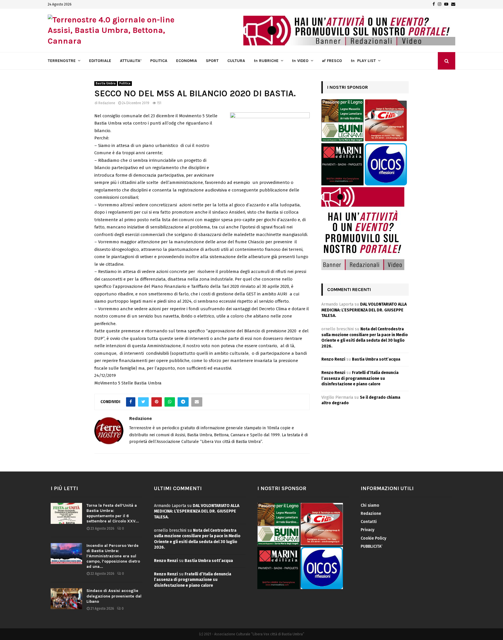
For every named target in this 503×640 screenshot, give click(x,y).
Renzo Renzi (333, 359)
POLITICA (158, 60)
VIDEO (300, 60)
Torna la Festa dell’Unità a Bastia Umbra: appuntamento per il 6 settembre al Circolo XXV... (112, 513)
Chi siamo (370, 505)
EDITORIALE (100, 60)
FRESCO (332, 60)
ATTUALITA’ (130, 60)
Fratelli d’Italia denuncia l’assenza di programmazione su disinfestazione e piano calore (359, 378)
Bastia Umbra (106, 83)
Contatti (369, 521)
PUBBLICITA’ (371, 546)
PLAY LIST (363, 60)
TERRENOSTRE (62, 60)
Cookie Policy (373, 538)
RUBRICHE (266, 60)
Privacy (367, 529)
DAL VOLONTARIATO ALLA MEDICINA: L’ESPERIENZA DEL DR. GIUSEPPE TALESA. (364, 310)
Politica (124, 83)
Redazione (106, 103)
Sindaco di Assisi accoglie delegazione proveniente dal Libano (113, 596)
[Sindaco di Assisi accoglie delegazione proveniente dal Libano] (66, 598)
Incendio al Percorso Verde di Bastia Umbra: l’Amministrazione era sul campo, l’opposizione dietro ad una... (113, 556)
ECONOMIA (186, 60)
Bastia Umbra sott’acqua (376, 359)
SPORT (212, 60)
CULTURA (236, 60)
